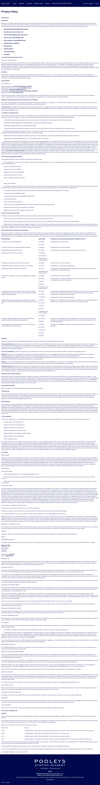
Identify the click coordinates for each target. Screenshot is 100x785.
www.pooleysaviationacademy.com (17, 542)
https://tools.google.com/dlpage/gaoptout (43, 749)
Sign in (97, 3)
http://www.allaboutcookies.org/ (61, 746)
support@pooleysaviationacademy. (66, 534)
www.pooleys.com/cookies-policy (58, 187)
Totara (8, 782)
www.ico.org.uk (84, 95)
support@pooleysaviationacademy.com (69, 682)
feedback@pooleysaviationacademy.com (52, 773)
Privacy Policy (50, 779)
